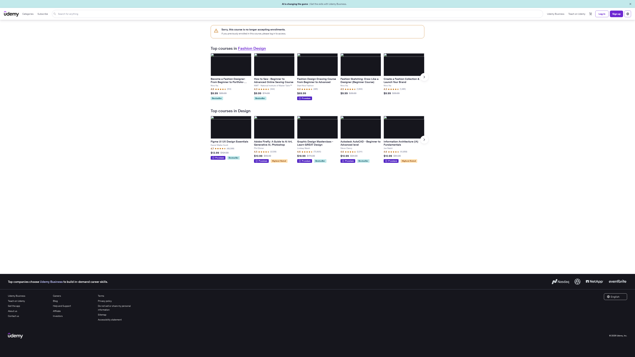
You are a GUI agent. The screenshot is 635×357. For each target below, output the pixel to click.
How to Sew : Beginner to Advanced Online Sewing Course (273, 80)
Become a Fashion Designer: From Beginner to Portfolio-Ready (228, 82)
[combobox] (298, 14)
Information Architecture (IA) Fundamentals (401, 143)
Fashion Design (252, 48)
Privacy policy (105, 300)
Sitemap (102, 314)
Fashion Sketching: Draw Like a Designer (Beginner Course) (359, 80)
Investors (58, 316)
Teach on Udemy (16, 300)
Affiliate (57, 311)
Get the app (14, 305)
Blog (55, 300)
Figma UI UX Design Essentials (229, 141)
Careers (57, 295)
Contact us (13, 316)
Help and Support (62, 305)
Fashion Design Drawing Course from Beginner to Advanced (316, 80)
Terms (101, 295)
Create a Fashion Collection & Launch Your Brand (401, 80)
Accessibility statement (110, 319)
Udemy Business (51, 282)
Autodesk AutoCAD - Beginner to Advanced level (360, 143)
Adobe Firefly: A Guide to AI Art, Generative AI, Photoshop (273, 143)
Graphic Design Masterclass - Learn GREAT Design (315, 143)
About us (12, 311)
